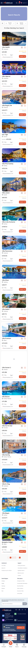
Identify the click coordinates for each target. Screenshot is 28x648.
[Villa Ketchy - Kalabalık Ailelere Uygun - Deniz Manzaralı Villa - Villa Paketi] (14, 446)
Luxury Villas (19, 593)
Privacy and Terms (21, 565)
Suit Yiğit (5, 134)
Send (25, 603)
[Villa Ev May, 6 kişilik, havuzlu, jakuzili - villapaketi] (14, 476)
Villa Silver (5, 280)
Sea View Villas (20, 585)
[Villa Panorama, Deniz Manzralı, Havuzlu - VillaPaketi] (14, 243)
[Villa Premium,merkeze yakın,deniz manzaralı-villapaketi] (14, 330)
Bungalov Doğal (7, 542)
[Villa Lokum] (14, 184)
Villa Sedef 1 (6, 309)
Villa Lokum (6, 193)
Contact (19, 575)
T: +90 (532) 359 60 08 (9, 620)
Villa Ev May (6, 484)
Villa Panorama (7, 251)
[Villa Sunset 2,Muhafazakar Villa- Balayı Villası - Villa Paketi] (14, 359)
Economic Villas (20, 590)
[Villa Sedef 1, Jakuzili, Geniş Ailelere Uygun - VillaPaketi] (14, 301)
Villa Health (6, 47)
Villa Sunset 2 (6, 367)
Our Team (4, 565)
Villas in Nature (20, 588)
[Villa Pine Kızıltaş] (14, 155)
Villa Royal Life (7, 105)
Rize (2, 590)
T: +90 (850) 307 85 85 (21, 613)
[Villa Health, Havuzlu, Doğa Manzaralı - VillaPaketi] (14, 39)
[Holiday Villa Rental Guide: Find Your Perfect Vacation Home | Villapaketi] (6, 610)
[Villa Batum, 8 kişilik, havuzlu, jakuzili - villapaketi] (14, 388)
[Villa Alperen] (14, 68)
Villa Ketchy (6, 455)
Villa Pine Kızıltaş (7, 164)
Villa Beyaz (5, 513)
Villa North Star (7, 426)
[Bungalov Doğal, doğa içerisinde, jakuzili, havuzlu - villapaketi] (14, 534)
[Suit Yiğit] (14, 126)
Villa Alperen (6, 76)
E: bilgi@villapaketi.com (21, 620)
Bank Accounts (21, 573)
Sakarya (3, 585)
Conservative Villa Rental (22, 583)
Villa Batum (6, 396)
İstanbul (3, 588)
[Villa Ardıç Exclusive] (14, 213)
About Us (3, 568)
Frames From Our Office (6, 570)
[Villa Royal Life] (14, 97)
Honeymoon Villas (20, 580)
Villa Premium (6, 338)
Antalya (3, 580)
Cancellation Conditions (22, 568)
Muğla (3, 583)
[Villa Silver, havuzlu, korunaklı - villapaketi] (14, 272)
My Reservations (21, 570)
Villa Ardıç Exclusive (8, 222)
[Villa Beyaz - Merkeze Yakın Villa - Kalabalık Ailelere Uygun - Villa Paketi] (14, 505)
